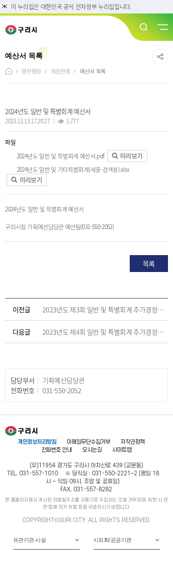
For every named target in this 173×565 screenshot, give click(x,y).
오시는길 (92, 450)
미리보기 (131, 155)
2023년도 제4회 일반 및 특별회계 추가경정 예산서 (103, 332)
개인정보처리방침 (37, 442)
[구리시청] (23, 29)
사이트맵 (121, 450)
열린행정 (31, 71)
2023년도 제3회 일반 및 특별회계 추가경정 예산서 (103, 309)
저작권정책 (132, 442)
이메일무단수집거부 (88, 442)
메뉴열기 (162, 27)
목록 (149, 264)
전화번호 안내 (57, 450)
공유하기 (160, 56)
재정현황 (60, 71)
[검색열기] (144, 27)
